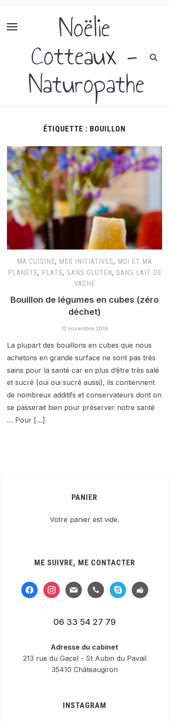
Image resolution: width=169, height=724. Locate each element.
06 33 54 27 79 (84, 622)
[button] (12, 26)
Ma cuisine (36, 261)
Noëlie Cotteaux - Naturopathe (87, 55)
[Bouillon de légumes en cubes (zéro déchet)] (84, 151)
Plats (52, 273)
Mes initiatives (86, 261)
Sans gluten (89, 273)
